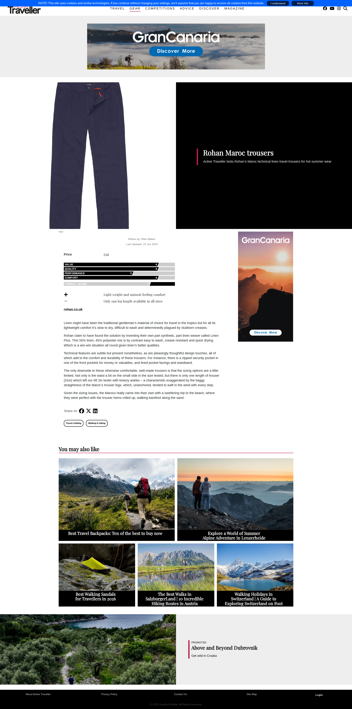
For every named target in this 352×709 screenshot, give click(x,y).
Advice (187, 8)
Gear (135, 8)
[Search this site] (345, 8)
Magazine (234, 8)
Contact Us (180, 694)
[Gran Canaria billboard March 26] (176, 46)
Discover (209, 8)
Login (319, 694)
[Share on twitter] (88, 411)
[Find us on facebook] (325, 8)
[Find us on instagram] (339, 8)
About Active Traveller (38, 694)
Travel (117, 8)
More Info (302, 3)
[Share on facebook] (81, 411)
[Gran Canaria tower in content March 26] (265, 286)
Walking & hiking (96, 423)
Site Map (252, 694)
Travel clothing (73, 423)
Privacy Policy (109, 694)
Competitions (160, 8)
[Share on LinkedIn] (95, 411)
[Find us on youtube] (332, 8)
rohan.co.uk (73, 309)
